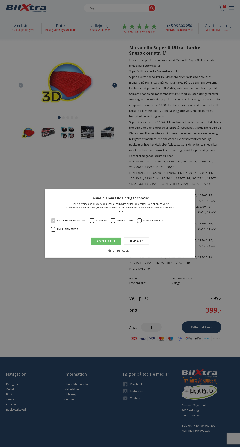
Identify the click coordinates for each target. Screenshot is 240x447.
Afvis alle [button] (136, 241)
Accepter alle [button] (106, 241)
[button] (120, 250)
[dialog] (120, 223)
